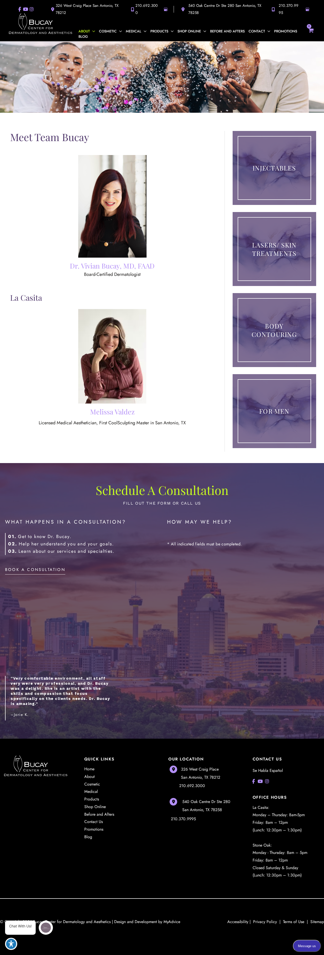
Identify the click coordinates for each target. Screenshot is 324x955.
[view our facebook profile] (253, 781)
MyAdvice (172, 922)
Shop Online (95, 807)
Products (91, 799)
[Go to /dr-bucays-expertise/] (112, 206)
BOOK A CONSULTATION (35, 569)
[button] (92, 31)
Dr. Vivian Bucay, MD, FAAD (112, 265)
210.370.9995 (288, 9)
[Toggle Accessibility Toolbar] (11, 944)
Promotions (93, 829)
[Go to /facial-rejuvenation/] (274, 249)
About (89, 776)
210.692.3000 (146, 9)
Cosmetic (92, 784)
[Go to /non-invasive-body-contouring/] (274, 330)
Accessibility (237, 922)
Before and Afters (99, 814)
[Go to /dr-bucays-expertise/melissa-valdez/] (112, 356)
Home (89, 769)
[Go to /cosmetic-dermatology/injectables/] (274, 168)
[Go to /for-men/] (274, 411)
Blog (88, 837)
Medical (91, 791)
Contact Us (93, 822)
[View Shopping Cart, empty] (310, 32)
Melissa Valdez (112, 411)
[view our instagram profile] (267, 781)
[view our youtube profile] (260, 781)
